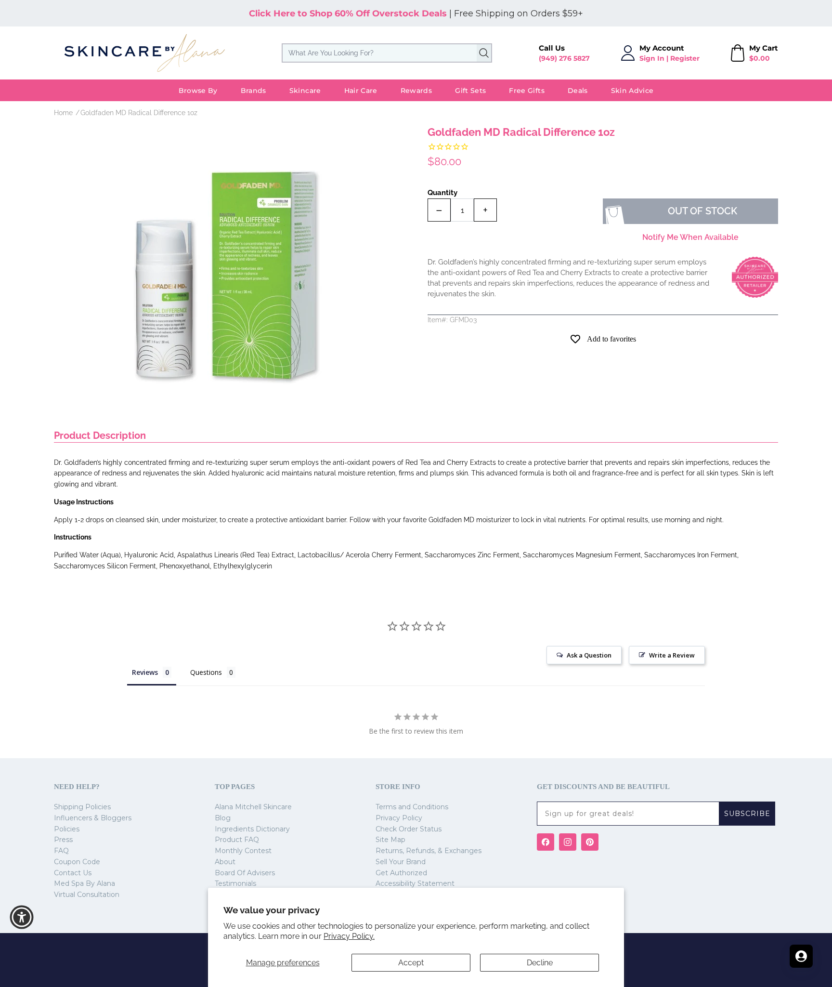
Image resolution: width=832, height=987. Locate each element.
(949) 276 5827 (564, 58)
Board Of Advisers (245, 873)
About (225, 861)
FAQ (61, 850)
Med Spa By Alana (84, 883)
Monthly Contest (243, 850)
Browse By (198, 90)
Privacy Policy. (349, 936)
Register (685, 58)
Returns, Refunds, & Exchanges (428, 850)
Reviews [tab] (145, 672)
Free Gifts (527, 90)
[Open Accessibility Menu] (22, 917)
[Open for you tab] (801, 956)
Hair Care (360, 90)
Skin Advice (632, 90)
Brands (253, 90)
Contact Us (72, 873)
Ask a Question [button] (589, 655)
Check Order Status (409, 829)
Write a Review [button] (672, 655)
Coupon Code (77, 861)
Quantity (442, 192)
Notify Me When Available (690, 237)
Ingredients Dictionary (252, 829)
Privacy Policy (399, 818)
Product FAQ (237, 839)
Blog (223, 818)
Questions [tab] (206, 672)
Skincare (305, 90)
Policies (66, 829)
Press (63, 839)
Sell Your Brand (401, 861)
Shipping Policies (82, 807)
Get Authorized (401, 873)
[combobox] (387, 53)
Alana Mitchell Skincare (253, 807)
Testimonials (235, 883)
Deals (578, 90)
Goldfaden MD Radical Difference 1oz (138, 113)
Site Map (390, 839)
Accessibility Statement (415, 883)
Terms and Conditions (412, 807)
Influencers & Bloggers (92, 818)
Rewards (416, 90)
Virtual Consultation (86, 894)
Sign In (651, 58)
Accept (411, 962)
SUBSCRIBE (747, 813)
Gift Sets (470, 90)
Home (63, 113)
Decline (540, 962)
